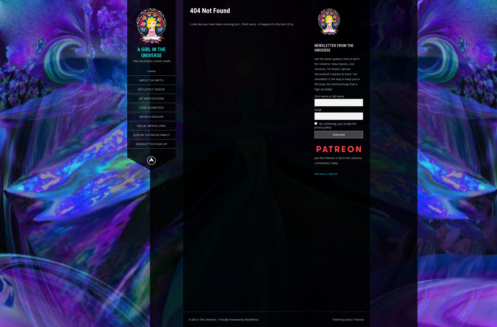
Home (151, 71)
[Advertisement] (339, 240)
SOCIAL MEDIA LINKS (151, 126)
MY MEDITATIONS (151, 98)
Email (318, 110)
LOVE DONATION (151, 107)
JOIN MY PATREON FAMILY (151, 135)
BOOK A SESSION (151, 117)
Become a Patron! (326, 174)
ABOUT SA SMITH (151, 80)
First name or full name (329, 96)
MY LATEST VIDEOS (151, 89)
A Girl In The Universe (151, 52)
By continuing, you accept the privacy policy (335, 125)
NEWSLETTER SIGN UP (151, 144)
